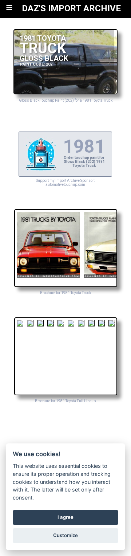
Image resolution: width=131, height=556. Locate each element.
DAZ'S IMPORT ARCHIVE (71, 8)
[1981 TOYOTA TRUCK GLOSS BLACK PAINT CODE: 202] (65, 92)
